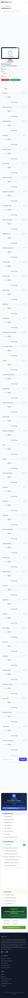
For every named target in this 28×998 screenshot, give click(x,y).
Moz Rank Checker (5, 967)
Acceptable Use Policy (6, 983)
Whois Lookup (4, 963)
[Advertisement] (14, 31)
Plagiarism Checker (5, 958)
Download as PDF (16, 79)
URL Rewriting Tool (5, 965)
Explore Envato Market (14, 927)
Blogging (16, 923)
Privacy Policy (4, 981)
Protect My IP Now (14, 808)
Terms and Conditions (6, 978)
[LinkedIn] (7, 952)
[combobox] (14, 11)
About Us (3, 976)
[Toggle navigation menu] (25, 2)
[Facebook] (2, 952)
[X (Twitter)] (4, 952)
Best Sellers (7, 920)
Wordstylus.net (6, 64)
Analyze (23, 759)
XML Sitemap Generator (7, 960)
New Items (15, 920)
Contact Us (3, 985)
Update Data (6, 79)
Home (2, 6)
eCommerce (7, 923)
